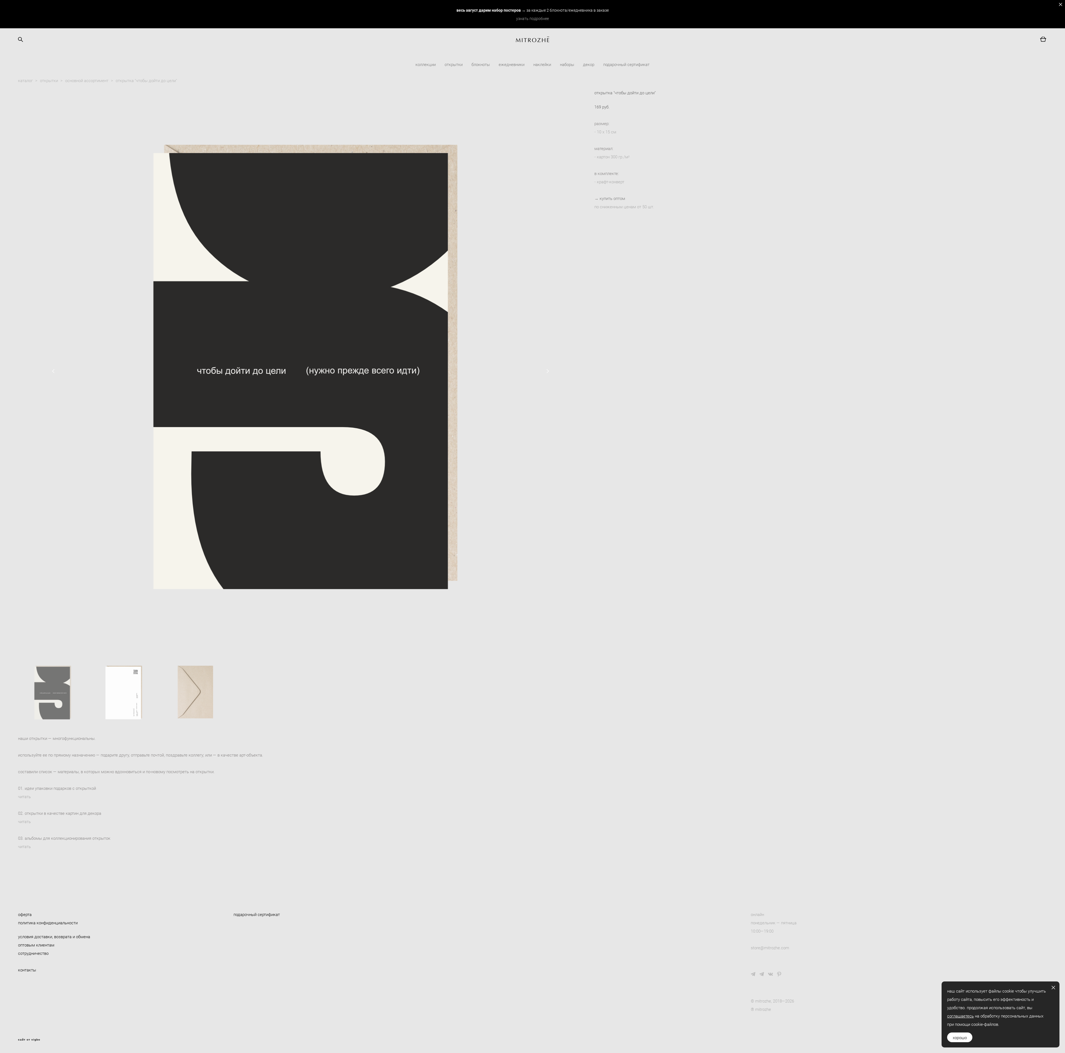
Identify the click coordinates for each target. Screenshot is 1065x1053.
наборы (567, 64)
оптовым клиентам (36, 945)
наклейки (542, 64)
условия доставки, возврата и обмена (54, 936)
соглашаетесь (960, 1016)
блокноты (480, 64)
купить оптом (612, 198)
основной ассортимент (86, 80)
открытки (454, 64)
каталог (25, 80)
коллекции (425, 64)
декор (588, 64)
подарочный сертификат (626, 64)
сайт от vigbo (29, 1039)
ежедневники (511, 64)
